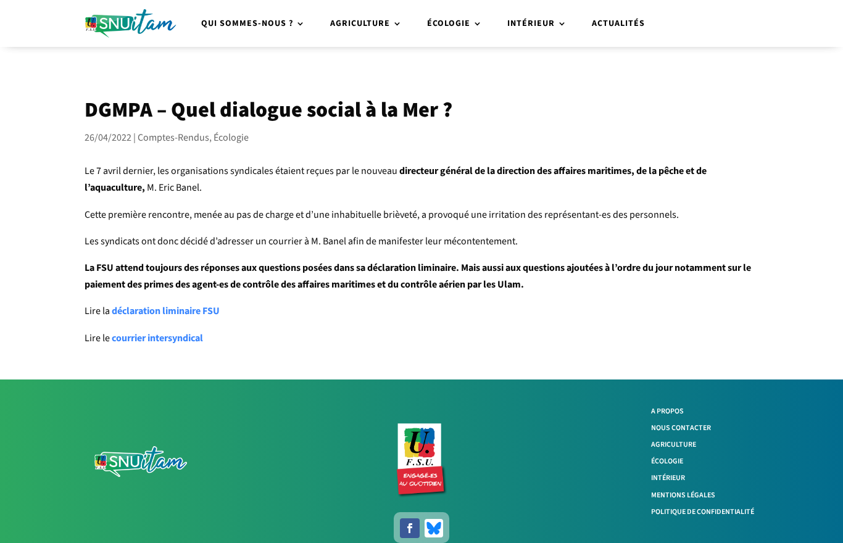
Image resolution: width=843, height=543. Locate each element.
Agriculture (360, 23)
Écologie (448, 23)
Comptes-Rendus (173, 137)
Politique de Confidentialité (702, 512)
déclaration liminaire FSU (166, 311)
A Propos (667, 411)
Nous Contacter (681, 428)
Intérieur (531, 23)
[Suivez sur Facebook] (410, 528)
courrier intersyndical (157, 338)
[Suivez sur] (434, 528)
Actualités (618, 23)
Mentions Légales (683, 495)
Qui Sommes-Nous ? (247, 23)
